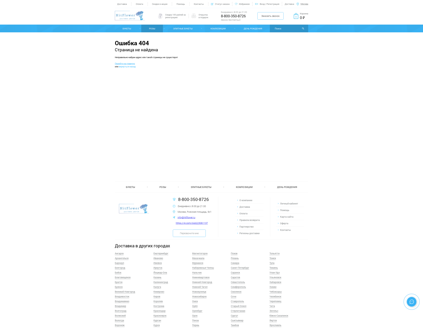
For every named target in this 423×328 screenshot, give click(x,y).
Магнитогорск (200, 253)
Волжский (120, 315)
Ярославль (275, 325)
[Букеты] (127, 28)
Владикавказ (122, 301)
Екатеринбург (161, 253)
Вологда (119, 320)
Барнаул (119, 262)
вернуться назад (127, 66)
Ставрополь (237, 301)
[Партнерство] (249, 226)
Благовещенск (123, 277)
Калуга (157, 286)
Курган (157, 320)
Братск (118, 282)
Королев (158, 301)
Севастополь (238, 282)
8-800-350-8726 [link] (233, 16)
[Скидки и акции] (160, 3)
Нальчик (197, 272)
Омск (195, 301)
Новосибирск (199, 296)
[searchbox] (289, 28)
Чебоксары (275, 291)
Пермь (195, 325)
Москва (304, 3)
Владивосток (122, 296)
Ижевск (158, 262)
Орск (194, 315)
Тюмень (273, 267)
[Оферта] (290, 223)
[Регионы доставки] (249, 233)
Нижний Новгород (202, 282)
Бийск (118, 272)
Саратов (235, 277)
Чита (272, 306)
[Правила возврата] (249, 220)
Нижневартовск (201, 277)
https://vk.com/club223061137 (192, 223)
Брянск (119, 286)
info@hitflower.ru (186, 217)
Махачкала (198, 258)
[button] (270, 16)
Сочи (233, 296)
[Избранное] (242, 4)
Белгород (120, 267)
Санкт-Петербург (240, 267)
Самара (235, 262)
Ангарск (119, 253)
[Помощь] (180, 3)
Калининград (161, 282)
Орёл (195, 306)
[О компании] (249, 200)
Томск (272, 258)
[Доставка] (123, 3)
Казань (157, 277)
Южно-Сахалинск (278, 315)
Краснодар (160, 310)
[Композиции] (218, 28)
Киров (157, 296)
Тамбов (235, 325)
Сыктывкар (237, 320)
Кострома (159, 306)
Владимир (120, 306)
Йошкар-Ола (160, 272)
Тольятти (274, 253)
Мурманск (197, 262)
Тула (271, 262)
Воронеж (120, 325)
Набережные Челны (203, 267)
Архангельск (122, 258)
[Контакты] (199, 3)
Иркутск (158, 267)
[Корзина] (301, 16)
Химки (272, 286)
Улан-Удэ (274, 272)
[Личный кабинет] (290, 203)
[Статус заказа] (220, 4)
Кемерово (159, 291)
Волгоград (120, 310)
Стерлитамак (238, 310)
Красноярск (160, 315)
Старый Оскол (238, 306)
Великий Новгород (125, 291)
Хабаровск (275, 282)
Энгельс (273, 310)
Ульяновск (275, 277)
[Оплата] (139, 3)
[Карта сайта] (290, 216)
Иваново (158, 258)
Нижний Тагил (200, 286)
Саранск (235, 272)
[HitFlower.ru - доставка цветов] (130, 16)
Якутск (273, 320)
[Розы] (152, 28)
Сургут (234, 315)
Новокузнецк (199, 291)
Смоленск (236, 291)
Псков (234, 253)
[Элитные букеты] (182, 28)
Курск (157, 325)
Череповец (275, 301)
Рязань (235, 258)
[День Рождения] (253, 28)
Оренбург (197, 310)
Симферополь (238, 286)
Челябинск (275, 296)
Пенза (195, 320)
